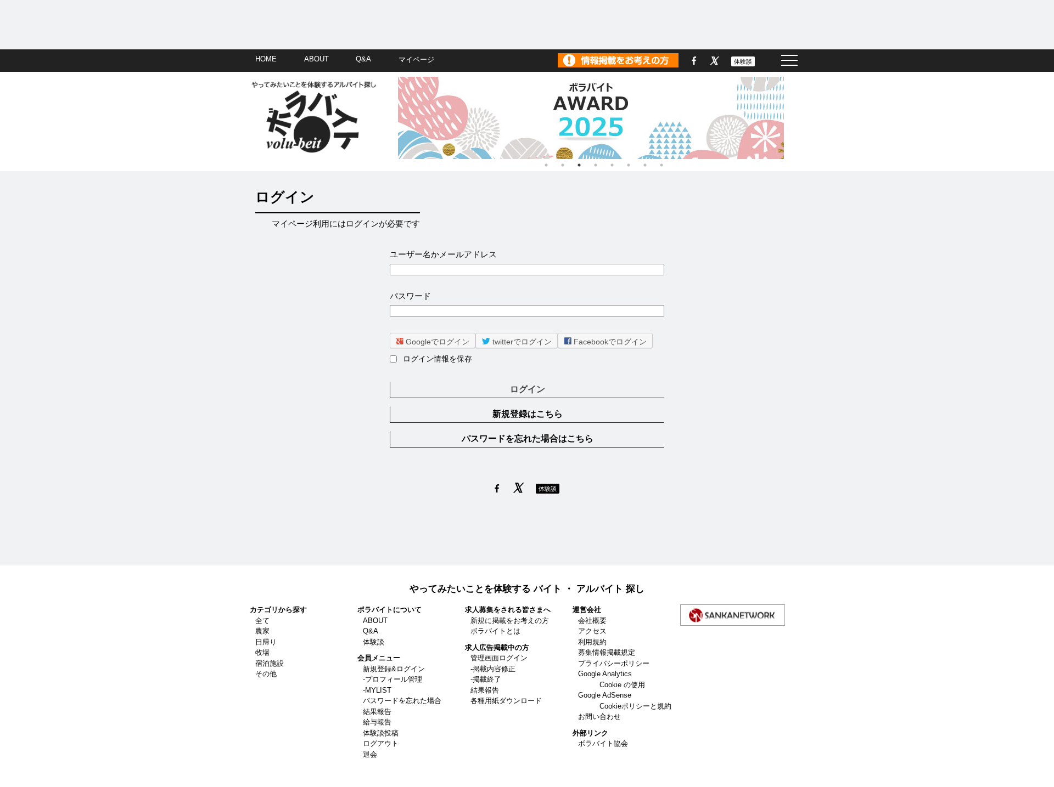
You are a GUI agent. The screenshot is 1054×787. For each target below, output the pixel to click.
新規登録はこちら (527, 413)
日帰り (266, 642)
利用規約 (592, 642)
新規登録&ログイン (394, 669)
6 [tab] (628, 165)
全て (262, 620)
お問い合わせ (599, 716)
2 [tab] (562, 165)
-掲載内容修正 (492, 669)
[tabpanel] (604, 118)
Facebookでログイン (609, 341)
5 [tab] (612, 165)
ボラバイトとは (495, 631)
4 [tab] (595, 165)
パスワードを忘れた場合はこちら (527, 438)
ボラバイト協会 (603, 743)
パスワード (410, 296)
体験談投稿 (381, 733)
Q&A (363, 59)
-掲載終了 (485, 679)
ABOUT (316, 59)
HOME (266, 59)
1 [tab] (546, 165)
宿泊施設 (269, 663)
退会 (370, 754)
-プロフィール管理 (392, 679)
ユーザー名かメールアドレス (443, 254)
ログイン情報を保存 (437, 359)
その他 (266, 674)
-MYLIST (377, 690)
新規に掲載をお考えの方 (509, 620)
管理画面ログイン (499, 658)
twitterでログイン (521, 341)
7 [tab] (645, 165)
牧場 (262, 652)
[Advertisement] (527, 24)
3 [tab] (579, 165)
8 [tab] (661, 165)
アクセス (592, 631)
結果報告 (377, 711)
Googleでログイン (436, 341)
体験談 (743, 61)
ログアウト (381, 743)
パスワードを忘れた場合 (402, 701)
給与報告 (377, 722)
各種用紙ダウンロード (506, 701)
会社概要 (592, 620)
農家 (262, 631)
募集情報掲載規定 (606, 652)
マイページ (416, 59)
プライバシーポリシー (613, 663)
